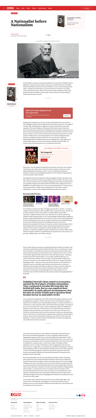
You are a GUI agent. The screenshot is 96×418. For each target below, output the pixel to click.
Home (17, 8)
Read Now (44, 160)
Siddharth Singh (15, 34)
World (28, 8)
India (23, 8)
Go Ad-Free (66, 115)
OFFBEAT (87, 8)
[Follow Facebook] (77, 395)
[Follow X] (80, 395)
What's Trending (40, 402)
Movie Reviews (52, 407)
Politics (34, 8)
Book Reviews (52, 408)
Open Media (14, 402)
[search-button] (81, 8)
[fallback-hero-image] (29, 199)
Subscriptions (14, 408)
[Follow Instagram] (84, 395)
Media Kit (31, 415)
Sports (50, 8)
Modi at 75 (25, 410)
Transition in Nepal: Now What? (27, 407)
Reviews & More (53, 402)
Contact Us (37, 415)
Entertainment (42, 8)
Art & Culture (52, 405)
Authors (12, 405)
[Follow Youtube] (82, 395)
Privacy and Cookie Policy (16, 415)
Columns (13, 407)
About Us (26, 415)
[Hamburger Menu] (4, 8)
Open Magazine (27, 402)
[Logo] (10, 8)
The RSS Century (27, 405)
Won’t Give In (26, 411)
